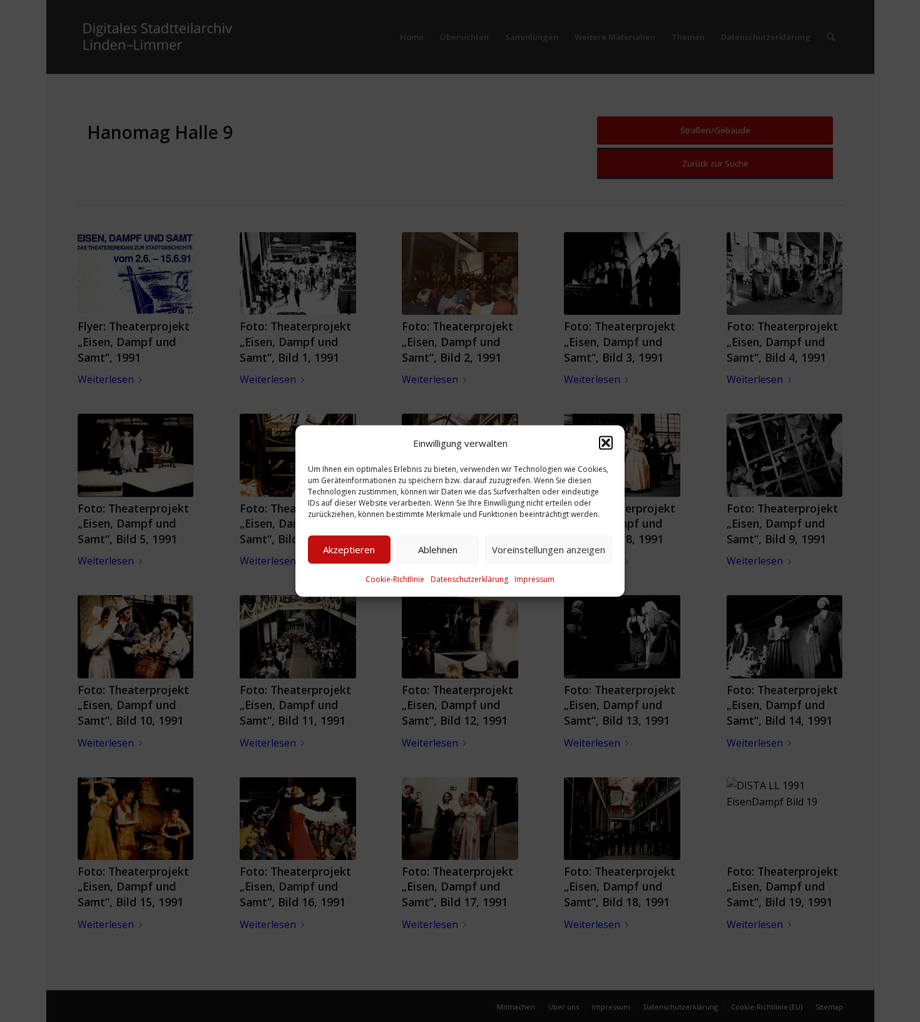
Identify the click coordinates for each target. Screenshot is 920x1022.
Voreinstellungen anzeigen (548, 549)
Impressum (534, 579)
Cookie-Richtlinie (394, 579)
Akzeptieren (349, 549)
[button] (606, 442)
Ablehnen (437, 549)
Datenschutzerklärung (469, 579)
